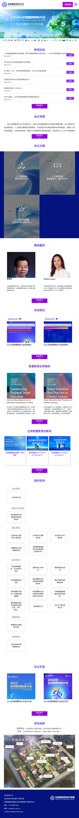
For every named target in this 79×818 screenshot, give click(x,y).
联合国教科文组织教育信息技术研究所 (16, 517)
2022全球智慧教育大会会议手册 (19, 701)
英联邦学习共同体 (38, 569)
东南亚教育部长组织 (16, 581)
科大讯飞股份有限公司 (60, 606)
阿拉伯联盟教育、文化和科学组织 (16, 569)
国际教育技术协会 (60, 569)
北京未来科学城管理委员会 (16, 646)
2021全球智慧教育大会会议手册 (56, 701)
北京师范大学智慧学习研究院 (16, 537)
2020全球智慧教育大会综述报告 (56, 345)
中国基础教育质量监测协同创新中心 (60, 594)
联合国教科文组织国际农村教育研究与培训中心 (38, 594)
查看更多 (39, 105)
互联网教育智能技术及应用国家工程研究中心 (38, 549)
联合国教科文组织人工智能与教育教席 (16, 594)
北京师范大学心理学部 (60, 537)
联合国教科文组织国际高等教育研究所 (38, 581)
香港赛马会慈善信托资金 (16, 626)
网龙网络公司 (38, 606)
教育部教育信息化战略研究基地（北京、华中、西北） (16, 606)
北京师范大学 (16, 497)
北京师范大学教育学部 (38, 537)
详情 (70, 55)
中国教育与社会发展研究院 (16, 549)
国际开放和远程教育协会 (60, 581)
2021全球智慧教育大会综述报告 (19, 345)
